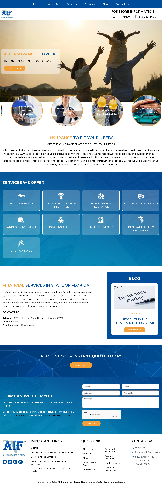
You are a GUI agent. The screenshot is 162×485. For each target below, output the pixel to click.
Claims (34, 448)
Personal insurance (110, 450)
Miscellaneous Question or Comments (52, 452)
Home (36, 4)
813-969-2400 (147, 16)
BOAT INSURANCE (61, 227)
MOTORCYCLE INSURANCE (141, 203)
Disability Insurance (110, 468)
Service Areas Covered (43, 457)
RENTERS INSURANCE (101, 227)
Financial (72, 4)
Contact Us (122, 4)
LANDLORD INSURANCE (21, 227)
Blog (105, 4)
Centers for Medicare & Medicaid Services (49, 462)
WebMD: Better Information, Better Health (50, 469)
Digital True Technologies (110, 482)
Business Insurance (110, 457)
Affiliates (87, 453)
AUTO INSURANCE (21, 203)
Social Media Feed (89, 463)
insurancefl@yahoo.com (23, 325)
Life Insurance (21, 250)
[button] (2, 108)
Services (90, 4)
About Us (53, 4)
